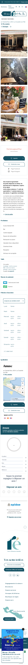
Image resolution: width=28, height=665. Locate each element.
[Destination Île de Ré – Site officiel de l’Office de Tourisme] (14, 14)
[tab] (12, 301)
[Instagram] (14, 575)
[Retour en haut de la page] (25, 527)
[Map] (16, 7)
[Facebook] (10, 575)
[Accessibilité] (19, 7)
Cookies (24, 640)
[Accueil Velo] (25, 651)
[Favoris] (22, 7)
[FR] (26, 7)
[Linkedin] (17, 575)
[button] (26, 7)
